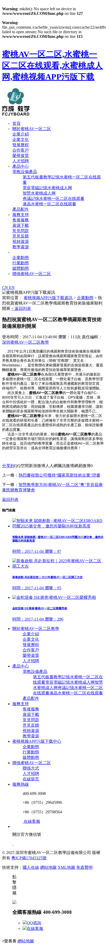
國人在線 (31, 867)
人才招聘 (20, 161)
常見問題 (20, 231)
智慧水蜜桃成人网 (39, 193)
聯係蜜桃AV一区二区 (31, 274)
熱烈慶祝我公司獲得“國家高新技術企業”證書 (59, 475)
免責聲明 (84, 867)
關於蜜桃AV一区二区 (31, 129)
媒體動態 (20, 268)
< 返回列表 (21, 308)
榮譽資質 (20, 155)
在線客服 (35, 928)
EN (12, 287)
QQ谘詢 (34, 923)
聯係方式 (31, 768)
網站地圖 (48, 867)
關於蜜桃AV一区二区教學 (35, 628)
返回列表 (10, 499)
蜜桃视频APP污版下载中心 (36, 741)
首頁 (16, 123)
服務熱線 (20, 784)
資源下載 (20, 225)
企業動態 (20, 257)
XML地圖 (66, 867)
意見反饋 (20, 236)
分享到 (8, 466)
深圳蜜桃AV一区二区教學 (25, 342)
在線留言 (31, 779)
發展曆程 (20, 145)
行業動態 (20, 263)
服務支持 (20, 214)
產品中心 (20, 166)
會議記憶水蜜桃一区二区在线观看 (53, 198)
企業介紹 (20, 134)
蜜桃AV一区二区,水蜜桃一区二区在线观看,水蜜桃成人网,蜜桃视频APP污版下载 (52, 65)
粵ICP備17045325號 (29, 858)
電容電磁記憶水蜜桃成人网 (47, 188)
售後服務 (20, 220)
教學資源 (20, 247)
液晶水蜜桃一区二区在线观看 (49, 204)
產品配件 (20, 209)
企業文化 (20, 139)
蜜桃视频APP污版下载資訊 (36, 252)
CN (5, 287)
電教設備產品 (24, 172)
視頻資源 (20, 241)
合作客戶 (20, 150)
